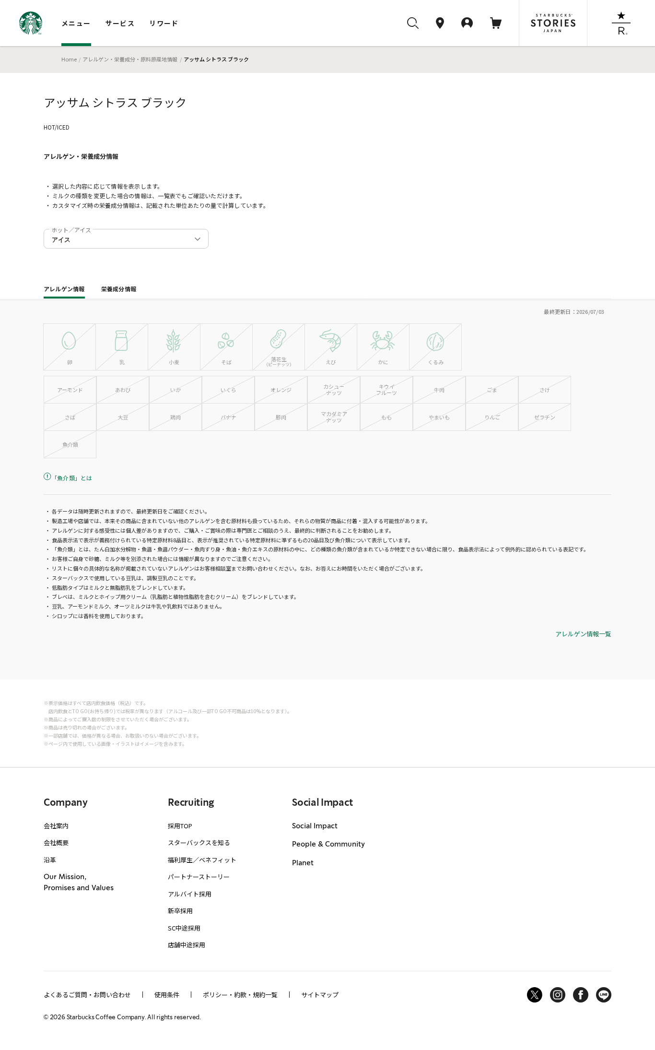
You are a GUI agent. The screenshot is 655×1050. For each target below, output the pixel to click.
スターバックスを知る (199, 842)
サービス (120, 23)
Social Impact (315, 826)
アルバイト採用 (189, 893)
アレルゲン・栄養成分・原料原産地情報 (129, 59)
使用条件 (166, 994)
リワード (164, 23)
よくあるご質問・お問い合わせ (87, 994)
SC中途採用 (184, 927)
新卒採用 (180, 910)
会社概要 (56, 842)
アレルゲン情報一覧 (583, 634)
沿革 (50, 859)
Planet (303, 863)
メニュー (76, 23)
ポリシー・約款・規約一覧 (240, 994)
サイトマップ (320, 994)
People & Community (328, 844)
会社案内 (56, 825)
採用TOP (180, 825)
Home (69, 59)
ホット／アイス (71, 230)
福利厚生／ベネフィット (202, 859)
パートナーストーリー (199, 876)
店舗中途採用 (186, 944)
